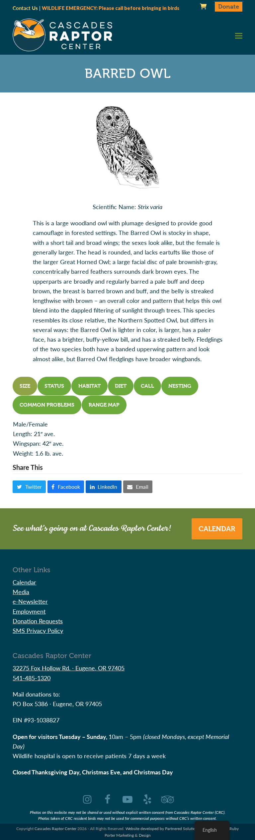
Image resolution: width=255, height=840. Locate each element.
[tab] (25, 386)
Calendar (217, 529)
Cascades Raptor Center (55, 828)
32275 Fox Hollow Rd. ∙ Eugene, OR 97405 (69, 668)
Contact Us (25, 8)
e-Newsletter (30, 601)
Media (21, 592)
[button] (238, 35)
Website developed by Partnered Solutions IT (165, 828)
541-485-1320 (31, 678)
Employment (29, 611)
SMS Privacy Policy (38, 630)
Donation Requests (38, 621)
